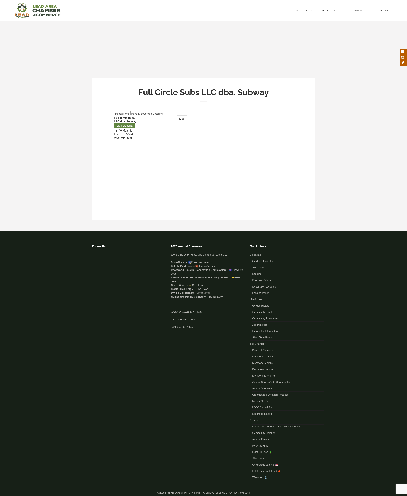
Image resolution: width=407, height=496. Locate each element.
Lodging (257, 274)
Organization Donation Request (270, 394)
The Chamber (357, 10)
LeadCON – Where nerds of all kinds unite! (276, 426)
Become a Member (263, 369)
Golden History (260, 305)
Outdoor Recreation (263, 261)
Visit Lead (302, 10)
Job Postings (259, 324)
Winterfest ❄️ (259, 477)
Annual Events (260, 439)
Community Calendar (264, 433)
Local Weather (260, 293)
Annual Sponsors (262, 388)
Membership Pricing (263, 375)
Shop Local (258, 458)
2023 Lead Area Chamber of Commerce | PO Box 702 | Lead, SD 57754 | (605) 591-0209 (204, 492)
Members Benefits (262, 363)
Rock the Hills (260, 445)
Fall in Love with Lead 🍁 (266, 471)
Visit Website (125, 125)
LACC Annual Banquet (265, 407)
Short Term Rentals (263, 337)
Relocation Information (265, 331)
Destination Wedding (264, 286)
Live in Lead (329, 10)
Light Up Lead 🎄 (262, 452)
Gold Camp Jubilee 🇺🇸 (265, 464)
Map (181, 119)
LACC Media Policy (182, 327)
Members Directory (263, 356)
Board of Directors (262, 350)
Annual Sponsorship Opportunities (271, 382)
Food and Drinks (261, 280)
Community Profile (262, 312)
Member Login (260, 401)
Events (383, 10)
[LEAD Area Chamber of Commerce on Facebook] (96, 257)
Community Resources (265, 318)
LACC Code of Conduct (184, 319)
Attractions (258, 267)
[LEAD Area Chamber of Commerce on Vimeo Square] (115, 257)
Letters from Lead (262, 414)
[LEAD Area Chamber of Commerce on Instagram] (106, 257)
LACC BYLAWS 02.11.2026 (186, 312)
